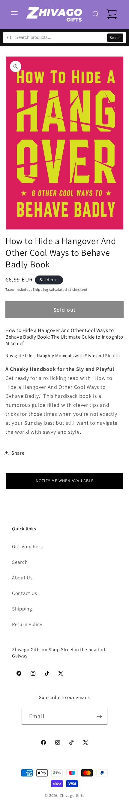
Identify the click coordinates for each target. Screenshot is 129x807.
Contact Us (24, 593)
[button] (14, 14)
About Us (22, 577)
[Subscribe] (99, 716)
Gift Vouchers (27, 546)
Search (115, 37)
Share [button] (18, 453)
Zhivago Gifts (72, 795)
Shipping (40, 289)
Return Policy (27, 624)
